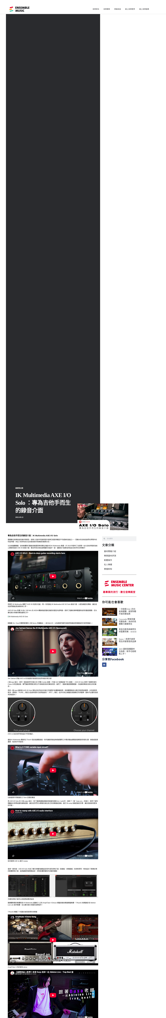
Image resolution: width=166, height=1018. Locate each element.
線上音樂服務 (144, 9)
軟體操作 (108, 560)
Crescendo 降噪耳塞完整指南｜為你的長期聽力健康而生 (127, 621)
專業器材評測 (110, 556)
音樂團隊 (106, 9)
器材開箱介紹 (110, 551)
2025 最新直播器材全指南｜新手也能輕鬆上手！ (127, 651)
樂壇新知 (108, 569)
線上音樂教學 (130, 9)
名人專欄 (108, 565)
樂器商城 (117, 9)
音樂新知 (96, 9)
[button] (104, 665)
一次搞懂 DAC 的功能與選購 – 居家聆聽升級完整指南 (127, 611)
